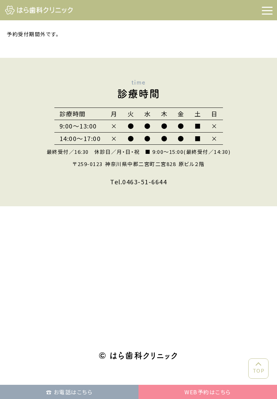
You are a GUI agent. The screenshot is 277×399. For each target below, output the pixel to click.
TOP (259, 370)
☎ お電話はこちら (69, 392)
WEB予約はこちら (207, 392)
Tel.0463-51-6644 (138, 181)
